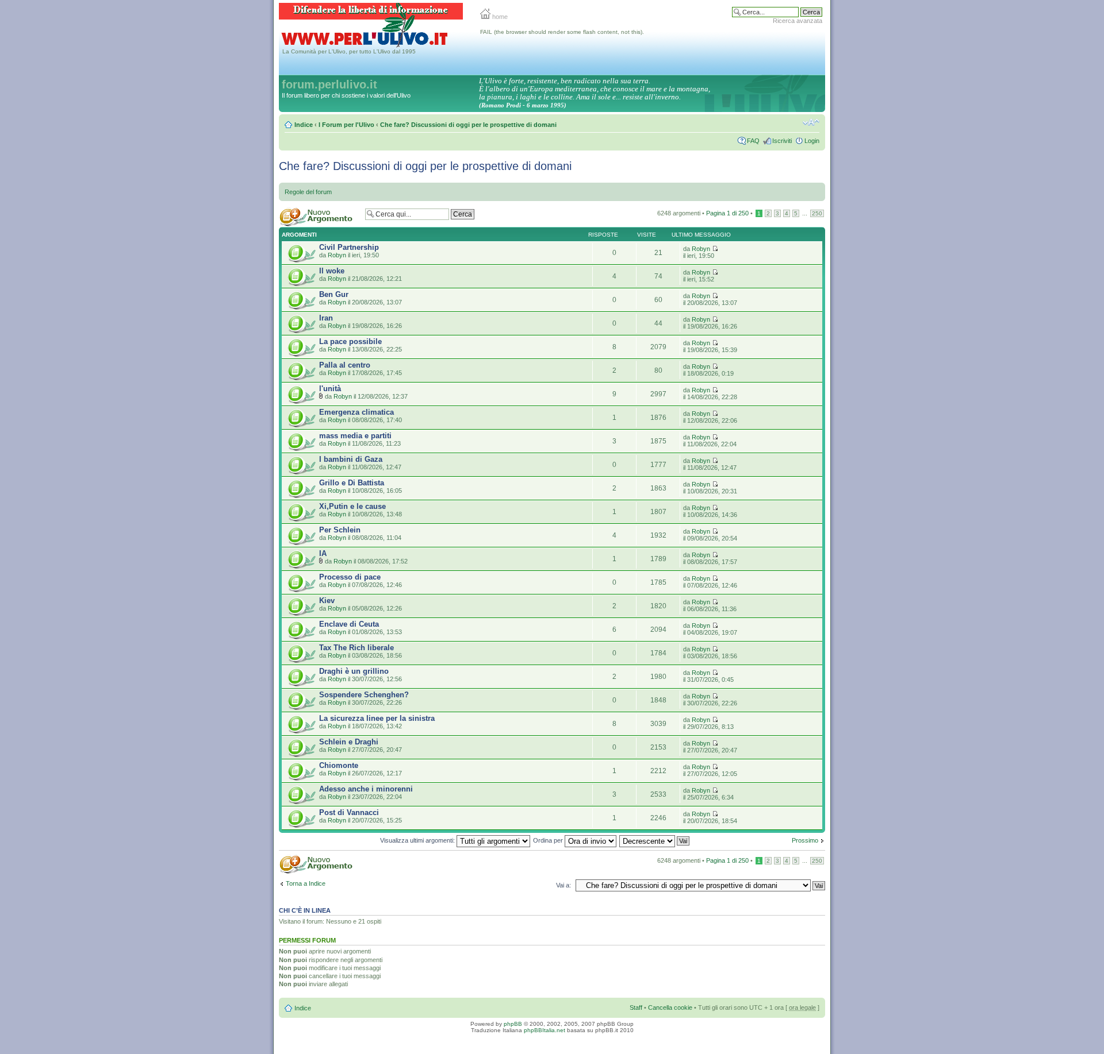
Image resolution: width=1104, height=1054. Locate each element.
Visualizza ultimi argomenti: (418, 840)
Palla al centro (344, 365)
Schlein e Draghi (348, 742)
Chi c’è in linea (305, 910)
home (499, 16)
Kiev (327, 600)
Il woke (331, 271)
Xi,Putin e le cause (352, 506)
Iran (326, 318)
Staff (636, 1007)
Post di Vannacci (349, 812)
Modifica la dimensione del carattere (811, 122)
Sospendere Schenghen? (364, 694)
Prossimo (805, 840)
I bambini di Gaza (350, 459)
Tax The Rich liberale (356, 647)
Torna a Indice (305, 883)
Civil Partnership (349, 247)
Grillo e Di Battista (351, 482)
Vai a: (563, 885)
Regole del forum (308, 191)
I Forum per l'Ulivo (346, 124)
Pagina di (727, 213)
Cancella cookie (670, 1007)
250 (817, 213)
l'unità (330, 388)
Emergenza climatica (356, 412)
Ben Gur (333, 294)
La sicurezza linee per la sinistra (377, 718)
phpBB (513, 1024)
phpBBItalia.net (544, 1030)
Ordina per (549, 840)
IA (323, 553)
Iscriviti (782, 140)
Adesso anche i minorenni (366, 789)
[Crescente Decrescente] (655, 840)
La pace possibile (350, 341)
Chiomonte (338, 765)
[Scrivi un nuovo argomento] (319, 217)
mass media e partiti (355, 435)
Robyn (337, 255)
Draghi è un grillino (354, 671)
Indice (303, 124)
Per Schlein (340, 530)
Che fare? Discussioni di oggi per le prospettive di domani (468, 124)
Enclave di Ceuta (349, 624)
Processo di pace (350, 577)
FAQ (753, 140)
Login (811, 140)
